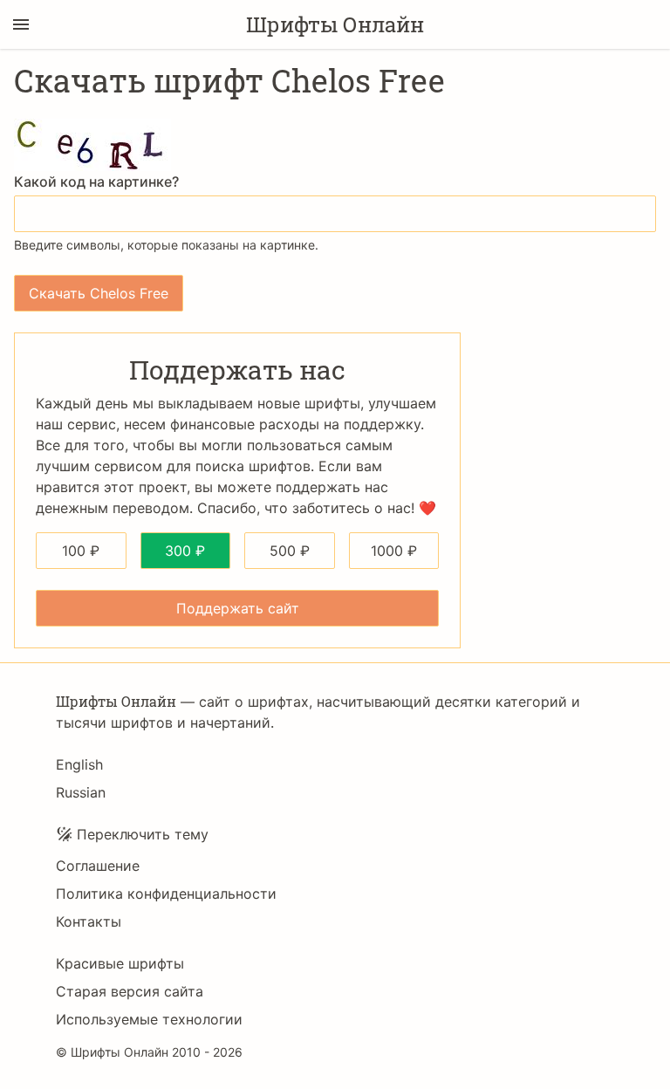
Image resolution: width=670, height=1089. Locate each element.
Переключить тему (143, 834)
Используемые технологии (149, 1019)
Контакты (88, 921)
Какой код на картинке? (96, 181)
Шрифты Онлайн (335, 24)
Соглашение (98, 865)
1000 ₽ (394, 550)
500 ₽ (290, 550)
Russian (81, 792)
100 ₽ (80, 550)
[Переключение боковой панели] (21, 24)
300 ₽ (185, 550)
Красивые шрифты (120, 963)
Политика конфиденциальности (166, 893)
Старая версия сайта (129, 991)
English (79, 764)
